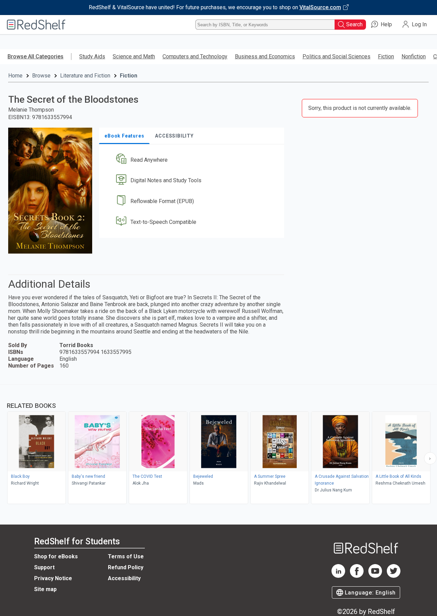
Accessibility (124, 578)
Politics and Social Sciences (336, 56)
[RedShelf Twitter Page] (393, 576)
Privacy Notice (53, 578)
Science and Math (134, 56)
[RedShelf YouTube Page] (375, 576)
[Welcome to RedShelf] (36, 24)
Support (44, 567)
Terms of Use (126, 556)
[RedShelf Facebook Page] (357, 576)
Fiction (386, 56)
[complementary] (218, 445)
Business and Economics (265, 56)
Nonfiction (413, 56)
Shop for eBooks (56, 556)
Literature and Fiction (85, 75)
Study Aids (92, 56)
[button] (193, 159)
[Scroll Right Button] (430, 458)
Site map (45, 589)
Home (15, 75)
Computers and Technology (195, 56)
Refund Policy (125, 567)
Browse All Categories (36, 56)
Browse (41, 75)
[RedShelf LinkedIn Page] (338, 576)
